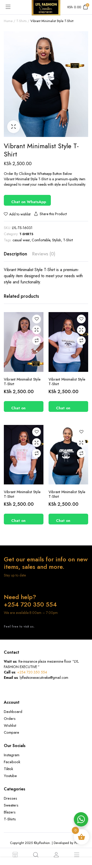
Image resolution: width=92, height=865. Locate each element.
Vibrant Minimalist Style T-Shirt (22, 381)
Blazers (10, 812)
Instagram (11, 755)
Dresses (10, 798)
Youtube (10, 776)
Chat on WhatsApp (28, 202)
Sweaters (11, 805)
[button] (13, 126)
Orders (10, 718)
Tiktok (8, 769)
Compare (36, 340)
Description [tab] (15, 254)
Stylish (56, 240)
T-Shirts (21, 20)
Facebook (12, 762)
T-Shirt (68, 240)
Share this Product (53, 213)
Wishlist (10, 725)
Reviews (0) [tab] (43, 254)
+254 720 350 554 (32, 672)
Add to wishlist (19, 214)
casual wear (21, 240)
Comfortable (41, 240)
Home (8, 20)
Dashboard (13, 711)
